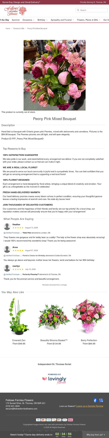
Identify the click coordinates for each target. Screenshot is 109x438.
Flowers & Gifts (18, 28)
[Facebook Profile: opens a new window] (95, 400)
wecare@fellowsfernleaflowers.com (21, 408)
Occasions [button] (28, 19)
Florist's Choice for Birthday (34, 255)
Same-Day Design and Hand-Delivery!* (21, 2)
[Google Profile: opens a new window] (101, 400)
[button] (101, 426)
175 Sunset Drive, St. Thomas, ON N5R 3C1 (26, 403)
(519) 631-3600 (13, 405)
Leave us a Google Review (89, 406)
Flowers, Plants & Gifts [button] (87, 19)
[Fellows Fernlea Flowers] (18, 11)
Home (8, 28)
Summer (16, 19)
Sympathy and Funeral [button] (61, 19)
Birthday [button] (42, 19)
